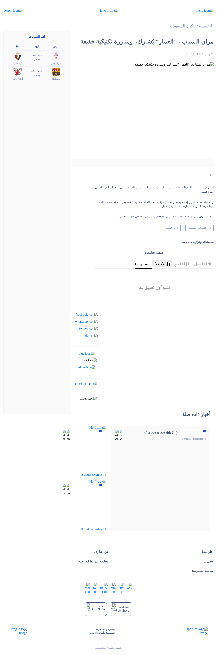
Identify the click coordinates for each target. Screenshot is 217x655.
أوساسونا (17, 63)
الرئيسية (206, 26)
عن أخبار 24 (101, 551)
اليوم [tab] (37, 46)
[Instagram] (113, 588)
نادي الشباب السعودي (199, 227)
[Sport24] (192, 631)
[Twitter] (88, 328)
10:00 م (37, 75)
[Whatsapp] (86, 321)
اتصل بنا (209, 561)
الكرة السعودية (182, 26)
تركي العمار (172, 227)
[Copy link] (90, 335)
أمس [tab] (55, 46)
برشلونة (56, 79)
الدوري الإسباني (36, 55)
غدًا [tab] (17, 46)
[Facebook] (86, 314)
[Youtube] (104, 588)
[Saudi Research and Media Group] (18, 631)
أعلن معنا (208, 551)
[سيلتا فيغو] (55, 56)
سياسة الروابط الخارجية (93, 561)
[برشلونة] (55, 71)
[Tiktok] (95, 588)
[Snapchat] (87, 588)
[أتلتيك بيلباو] (17, 71)
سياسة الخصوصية (203, 570)
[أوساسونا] (17, 56)
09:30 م (37, 60)
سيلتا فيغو (56, 63)
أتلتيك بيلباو (18, 79)
